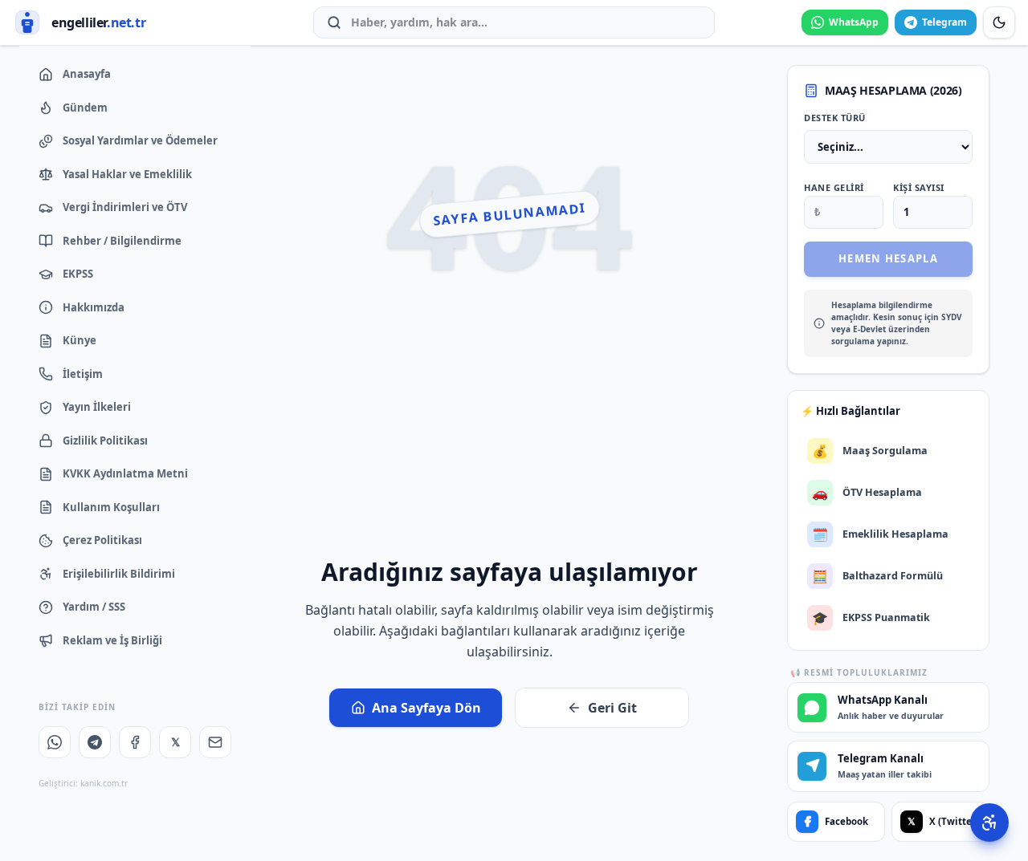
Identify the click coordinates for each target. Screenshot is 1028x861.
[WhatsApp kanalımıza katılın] (55, 742)
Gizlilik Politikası (105, 440)
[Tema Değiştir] (999, 22)
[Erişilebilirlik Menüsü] (989, 822)
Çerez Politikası (102, 540)
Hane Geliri (834, 187)
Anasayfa (87, 74)
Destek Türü (835, 118)
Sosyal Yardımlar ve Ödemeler (140, 140)
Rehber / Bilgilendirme (122, 241)
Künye (79, 340)
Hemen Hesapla (888, 258)
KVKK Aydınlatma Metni (125, 473)
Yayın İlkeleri (97, 407)
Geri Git (612, 708)
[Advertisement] (509, 432)
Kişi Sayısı (918, 187)
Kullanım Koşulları (111, 507)
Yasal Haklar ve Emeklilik (127, 174)
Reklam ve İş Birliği (112, 640)
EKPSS (78, 273)
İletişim (83, 374)
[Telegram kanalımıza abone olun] (95, 742)
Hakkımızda (93, 307)
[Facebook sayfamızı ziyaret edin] (135, 742)
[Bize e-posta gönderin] (215, 742)
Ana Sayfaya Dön (426, 708)
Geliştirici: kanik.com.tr (83, 783)
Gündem (85, 107)
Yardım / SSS (94, 606)
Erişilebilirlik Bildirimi (119, 574)
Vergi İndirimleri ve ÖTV (125, 207)
